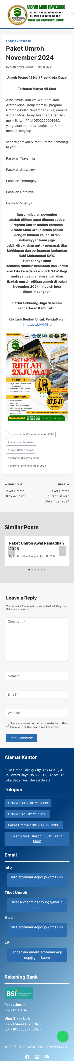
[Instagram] (37, 1057)
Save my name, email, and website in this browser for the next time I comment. (38, 725)
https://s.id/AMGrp (37, 324)
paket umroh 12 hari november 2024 (31, 434)
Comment (16, 621)
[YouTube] (47, 1057)
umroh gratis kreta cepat (24, 457)
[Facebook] (27, 1057)
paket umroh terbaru (21, 442)
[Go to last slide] (11, 551)
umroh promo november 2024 (27, 465)
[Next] (62, 551)
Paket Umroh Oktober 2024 (15, 490)
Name (14, 676)
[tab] (29, 569)
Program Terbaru (18, 41)
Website (14, 713)
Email (13, 694)
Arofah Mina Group (21, 66)
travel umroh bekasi (21, 449)
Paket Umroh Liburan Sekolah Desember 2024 (57, 493)
